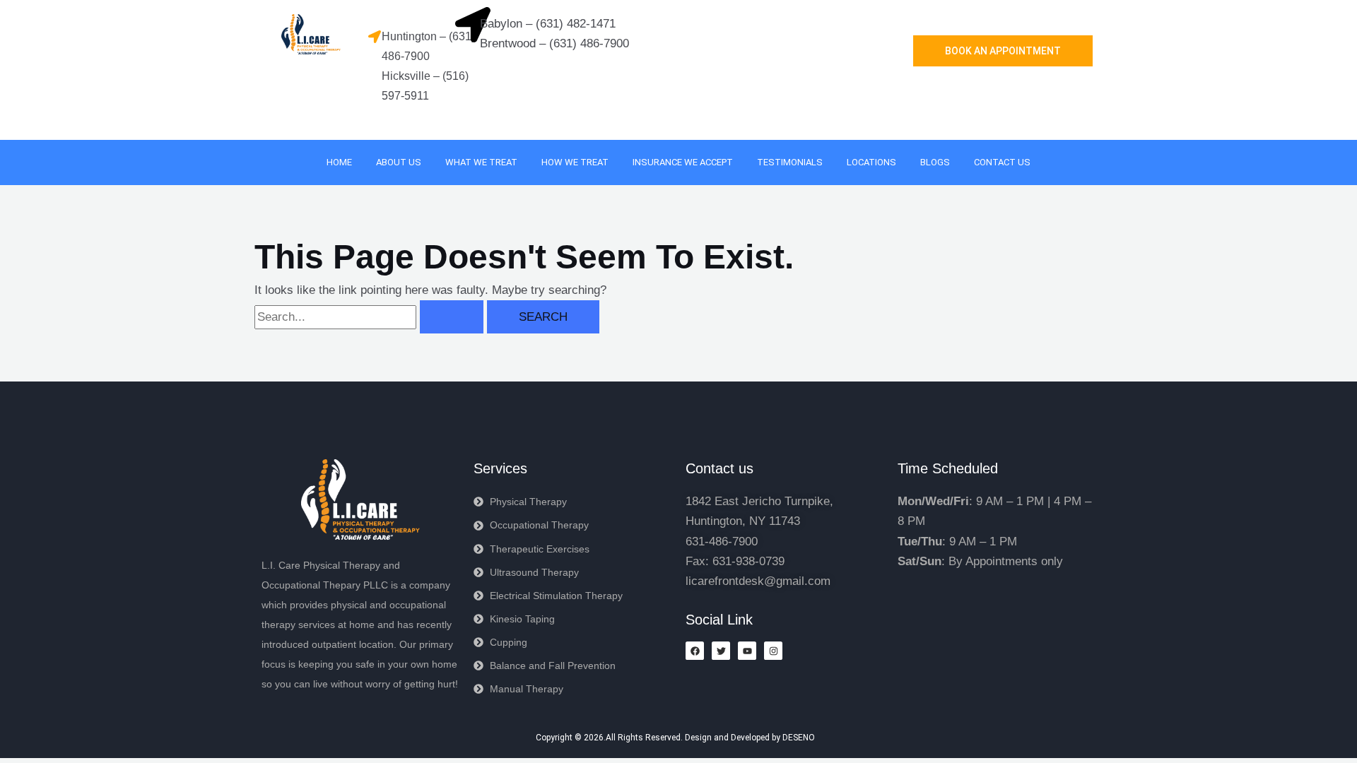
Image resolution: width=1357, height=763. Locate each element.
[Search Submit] (451, 316)
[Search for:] (370, 317)
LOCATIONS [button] (871, 162)
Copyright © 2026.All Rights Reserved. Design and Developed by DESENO (675, 738)
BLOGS (935, 162)
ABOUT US (398, 162)
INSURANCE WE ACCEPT (683, 162)
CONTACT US (1002, 162)
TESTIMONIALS (790, 162)
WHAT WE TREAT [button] (481, 162)
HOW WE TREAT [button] (575, 162)
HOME (339, 162)
